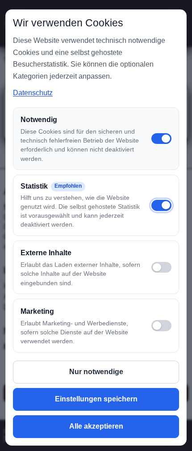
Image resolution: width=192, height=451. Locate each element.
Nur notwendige (96, 371)
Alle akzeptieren (96, 426)
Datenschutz (33, 93)
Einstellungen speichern (96, 399)
